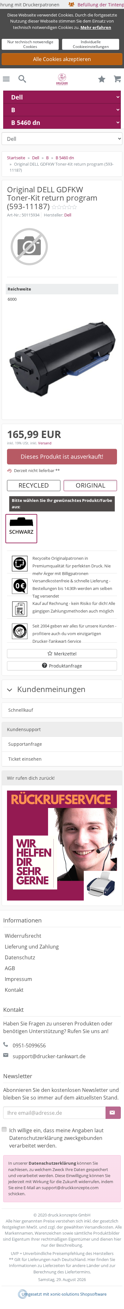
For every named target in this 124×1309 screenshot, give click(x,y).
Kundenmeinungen (50, 689)
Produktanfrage (65, 666)
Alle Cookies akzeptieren (62, 59)
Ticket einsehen (25, 759)
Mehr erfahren (95, 27)
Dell (67, 215)
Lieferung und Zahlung (32, 946)
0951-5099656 (29, 1045)
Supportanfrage (25, 744)
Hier (91, 1259)
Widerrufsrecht (23, 935)
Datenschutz (20, 957)
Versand (45, 443)
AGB (10, 968)
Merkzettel (65, 654)
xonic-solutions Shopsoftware (78, 1294)
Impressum (18, 979)
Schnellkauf (20, 710)
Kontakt (14, 989)
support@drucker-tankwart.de (49, 1056)
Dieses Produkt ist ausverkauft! (62, 456)
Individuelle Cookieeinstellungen (91, 44)
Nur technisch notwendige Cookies (30, 44)
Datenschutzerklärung (52, 1163)
